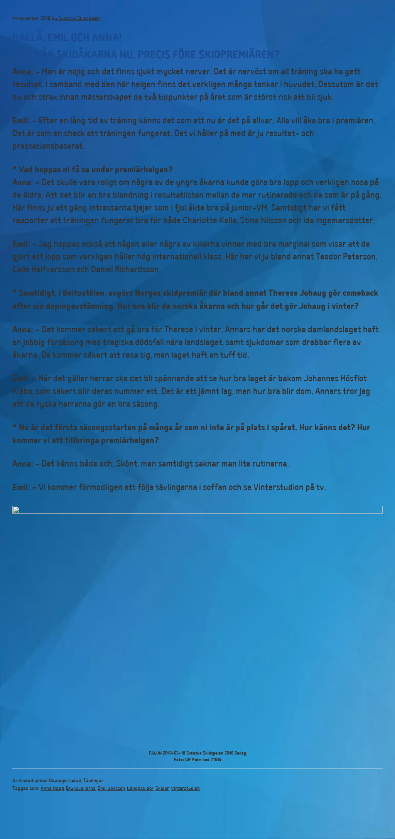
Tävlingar (93, 781)
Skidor (162, 788)
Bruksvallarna (81, 788)
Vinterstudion (185, 788)
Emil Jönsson (111, 788)
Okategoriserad (65, 781)
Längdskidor (140, 788)
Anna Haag (52, 788)
